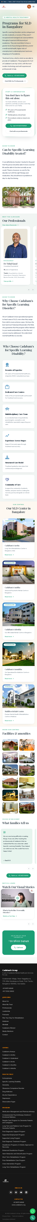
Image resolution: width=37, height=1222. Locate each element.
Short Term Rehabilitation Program (13, 1157)
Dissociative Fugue (8, 1102)
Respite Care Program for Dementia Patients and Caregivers (17, 1122)
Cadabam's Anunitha (9, 1065)
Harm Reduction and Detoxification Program (17, 1154)
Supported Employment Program (13, 1135)
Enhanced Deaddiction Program (13, 1150)
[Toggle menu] (33, 7)
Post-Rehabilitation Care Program (13, 1160)
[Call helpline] (29, 7)
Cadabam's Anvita (8, 1062)
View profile (7, 281)
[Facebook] (11, 1192)
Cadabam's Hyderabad (10, 1058)
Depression (6, 1098)
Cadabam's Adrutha (9, 1068)
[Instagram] (16, 1192)
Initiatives (5, 1021)
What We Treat (7, 1004)
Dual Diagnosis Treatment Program (14, 1141)
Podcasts (5, 1014)
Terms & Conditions (17, 1216)
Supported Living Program (11, 1138)
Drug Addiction (7, 1091)
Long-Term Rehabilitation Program (14, 1167)
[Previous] (28, 289)
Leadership (6, 1011)
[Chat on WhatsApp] (32, 1211)
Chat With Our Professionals (14, 81)
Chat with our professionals (19, 131)
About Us (5, 1001)
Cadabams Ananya (8, 1051)
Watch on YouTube (9, 916)
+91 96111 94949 (18, 940)
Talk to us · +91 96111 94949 (15, 75)
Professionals (7, 1008)
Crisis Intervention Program (11, 1164)
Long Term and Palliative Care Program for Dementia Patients (16, 1127)
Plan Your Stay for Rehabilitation (13, 1018)
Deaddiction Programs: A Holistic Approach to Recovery (18, 1146)
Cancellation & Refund (8, 1219)
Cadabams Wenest (8, 1028)
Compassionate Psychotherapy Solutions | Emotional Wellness (16, 1116)
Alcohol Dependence (9, 1095)
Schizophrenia (7, 1078)
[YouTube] (21, 1192)
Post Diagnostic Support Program (13, 1131)
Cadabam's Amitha (8, 1055)
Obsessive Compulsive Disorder (13, 1088)
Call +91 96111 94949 (20, 126)
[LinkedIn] (26, 1192)
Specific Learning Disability (11, 1082)
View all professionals (9, 225)
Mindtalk (5, 1024)
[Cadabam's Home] (4, 6)
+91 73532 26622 (8, 991)
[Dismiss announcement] (34, 2)
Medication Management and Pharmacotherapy (18, 1111)
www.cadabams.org (18, 1205)
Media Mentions (7, 1031)
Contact (5, 1035)
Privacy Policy (6, 1216)
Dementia (5, 1085)
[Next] (33, 289)
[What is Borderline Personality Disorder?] (17, 898)
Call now (20, 947)
